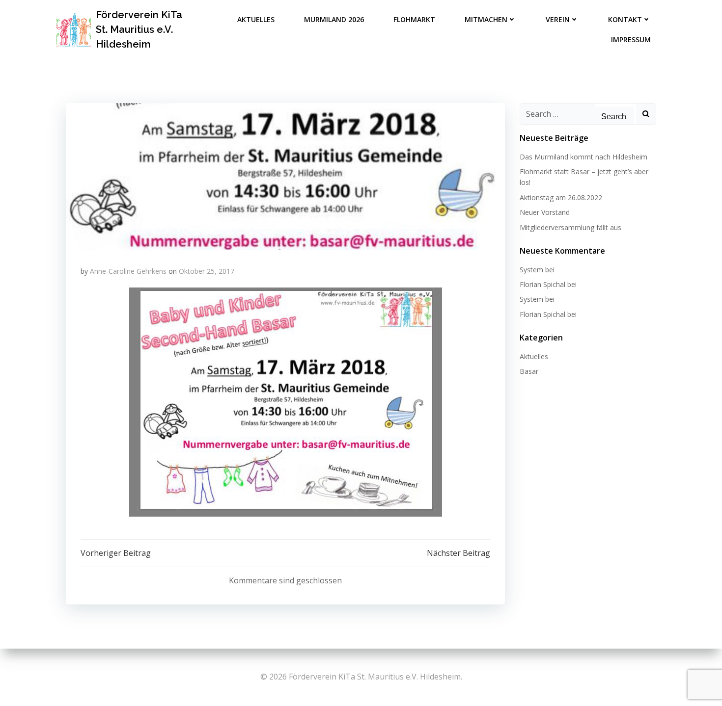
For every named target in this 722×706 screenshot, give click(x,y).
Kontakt (625, 19)
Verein (558, 19)
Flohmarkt (414, 19)
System (531, 269)
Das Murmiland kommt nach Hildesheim (583, 156)
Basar (529, 371)
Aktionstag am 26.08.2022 (561, 197)
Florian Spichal (542, 284)
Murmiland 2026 (334, 19)
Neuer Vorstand (545, 212)
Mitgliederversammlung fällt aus (570, 227)
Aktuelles (256, 19)
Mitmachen (486, 19)
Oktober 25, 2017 (206, 271)
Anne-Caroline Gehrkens (128, 271)
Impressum (631, 39)
